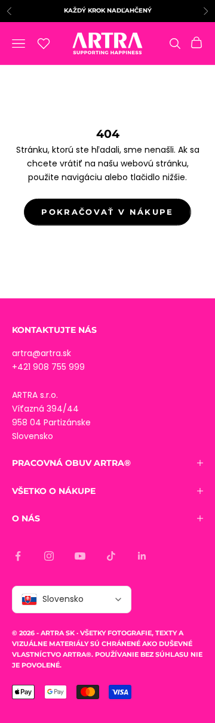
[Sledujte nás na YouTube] (80, 556)
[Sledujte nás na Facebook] (18, 556)
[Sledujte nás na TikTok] (111, 556)
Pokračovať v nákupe (107, 212)
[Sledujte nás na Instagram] (49, 556)
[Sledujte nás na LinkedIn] (142, 556)
